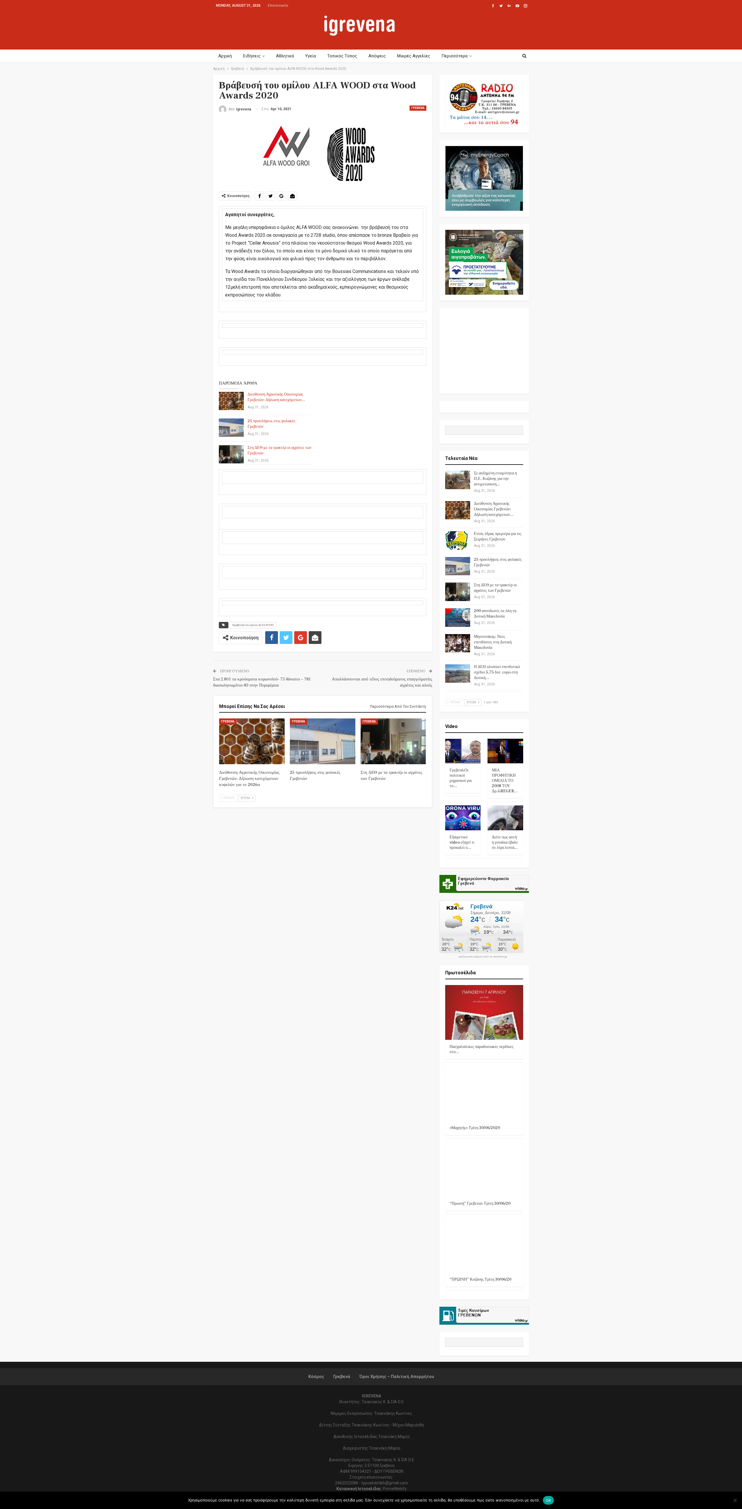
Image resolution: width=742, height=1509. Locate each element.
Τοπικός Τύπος (342, 56)
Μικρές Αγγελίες (413, 56)
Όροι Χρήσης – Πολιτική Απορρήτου (396, 1376)
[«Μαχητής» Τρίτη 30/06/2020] (484, 1093)
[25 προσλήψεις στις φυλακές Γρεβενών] (231, 427)
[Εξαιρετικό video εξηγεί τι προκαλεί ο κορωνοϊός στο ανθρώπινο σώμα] (463, 817)
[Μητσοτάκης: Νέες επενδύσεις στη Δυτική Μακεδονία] (457, 643)
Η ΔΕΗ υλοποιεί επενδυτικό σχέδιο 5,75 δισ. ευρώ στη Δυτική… (497, 672)
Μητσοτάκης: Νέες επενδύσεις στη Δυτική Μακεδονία (493, 642)
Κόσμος (316, 1376)
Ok (548, 1500)
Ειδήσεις (252, 56)
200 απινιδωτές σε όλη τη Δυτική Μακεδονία (495, 613)
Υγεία (310, 56)
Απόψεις (377, 56)
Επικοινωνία (278, 5)
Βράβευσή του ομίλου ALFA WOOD (253, 625)
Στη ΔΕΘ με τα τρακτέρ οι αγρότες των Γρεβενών (495, 588)
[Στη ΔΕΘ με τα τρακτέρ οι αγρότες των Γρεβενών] (231, 454)
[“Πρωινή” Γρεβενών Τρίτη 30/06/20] (484, 1169)
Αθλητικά (285, 56)
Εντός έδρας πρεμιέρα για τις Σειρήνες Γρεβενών (497, 536)
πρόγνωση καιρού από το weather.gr (483, 956)
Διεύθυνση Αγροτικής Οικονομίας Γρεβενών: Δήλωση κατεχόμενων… (276, 397)
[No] (735, 1500)
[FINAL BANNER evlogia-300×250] (484, 262)
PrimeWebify (395, 1488)
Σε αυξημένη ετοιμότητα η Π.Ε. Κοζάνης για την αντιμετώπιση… (495, 479)
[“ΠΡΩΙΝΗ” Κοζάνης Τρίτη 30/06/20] (484, 1245)
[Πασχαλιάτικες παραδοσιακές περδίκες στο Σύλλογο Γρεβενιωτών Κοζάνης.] (484, 1012)
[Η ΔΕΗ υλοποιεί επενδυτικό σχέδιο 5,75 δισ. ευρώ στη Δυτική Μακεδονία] (457, 673)
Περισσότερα (454, 56)
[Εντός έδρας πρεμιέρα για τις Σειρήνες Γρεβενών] (457, 540)
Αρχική (225, 56)
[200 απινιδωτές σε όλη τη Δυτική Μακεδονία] (457, 617)
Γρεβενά (418, 108)
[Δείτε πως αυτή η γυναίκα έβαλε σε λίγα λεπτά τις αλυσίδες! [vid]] (505, 817)
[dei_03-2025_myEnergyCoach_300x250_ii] (484, 178)
